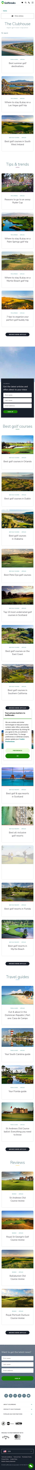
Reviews (14, 1194)
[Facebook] (6, 1396)
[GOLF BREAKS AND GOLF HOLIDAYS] (8, 2)
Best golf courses (14, 137)
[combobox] (17, 1451)
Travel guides (14, 59)
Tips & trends (14, 98)
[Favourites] (22, 2)
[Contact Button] (31, 1466)
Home (5, 11)
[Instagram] (11, 1396)
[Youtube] (28, 1396)
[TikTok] (15, 1396)
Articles (22, 59)
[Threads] (19, 1396)
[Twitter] (24, 1396)
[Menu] (33, 2)
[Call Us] (29, 2)
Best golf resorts (14, 789)
